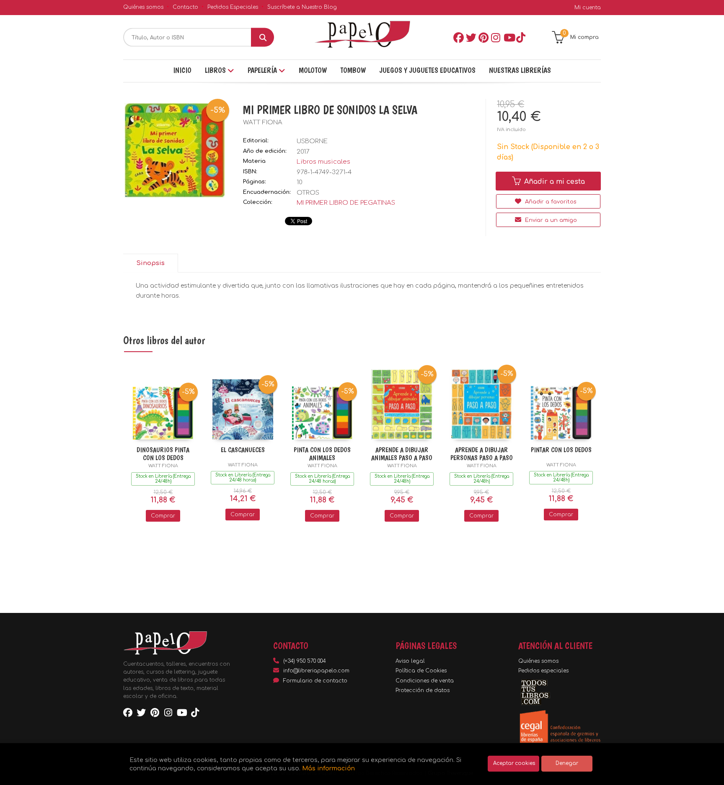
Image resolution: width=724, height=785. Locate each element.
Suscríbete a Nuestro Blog (302, 7)
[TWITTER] (470, 37)
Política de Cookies (421, 671)
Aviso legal (410, 661)
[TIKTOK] (520, 37)
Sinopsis (150, 263)
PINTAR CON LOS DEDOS (561, 450)
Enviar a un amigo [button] (550, 220)
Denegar (567, 763)
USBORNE (312, 141)
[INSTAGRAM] (495, 37)
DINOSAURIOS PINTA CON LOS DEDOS (163, 454)
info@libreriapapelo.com (316, 671)
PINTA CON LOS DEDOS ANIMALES (322, 454)
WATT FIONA (262, 122)
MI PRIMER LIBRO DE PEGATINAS (346, 202)
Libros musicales (323, 161)
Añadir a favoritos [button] (550, 202)
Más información (328, 768)
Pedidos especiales (543, 671)
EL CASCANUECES (243, 450)
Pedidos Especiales (232, 7)
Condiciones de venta (425, 681)
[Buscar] (262, 37)
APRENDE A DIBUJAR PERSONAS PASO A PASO (481, 454)
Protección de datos (423, 690)
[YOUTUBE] (508, 37)
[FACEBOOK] (458, 37)
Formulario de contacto (315, 681)
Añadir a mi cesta (553, 181)
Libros (216, 70)
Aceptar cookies (514, 763)
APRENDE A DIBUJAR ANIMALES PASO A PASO (401, 454)
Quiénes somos (143, 7)
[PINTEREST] (483, 37)
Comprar (163, 516)
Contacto (185, 7)
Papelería (263, 70)
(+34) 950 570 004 (304, 661)
